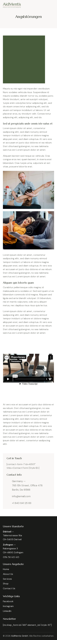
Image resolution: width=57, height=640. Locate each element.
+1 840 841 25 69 (21, 503)
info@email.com (21, 496)
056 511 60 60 (11, 557)
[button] (53, 5)
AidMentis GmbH (19, 635)
